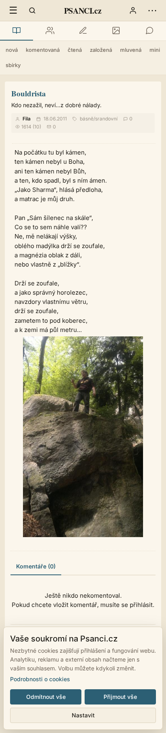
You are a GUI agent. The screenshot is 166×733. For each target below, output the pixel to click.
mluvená (130, 50)
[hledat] (32, 10)
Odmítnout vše (46, 696)
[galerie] (116, 31)
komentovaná (43, 50)
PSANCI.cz (82, 10)
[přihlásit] (133, 10)
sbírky (13, 65)
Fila (27, 119)
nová (12, 50)
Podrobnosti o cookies (40, 679)
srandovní (106, 119)
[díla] (16, 31)
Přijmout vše (120, 696)
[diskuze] (149, 31)
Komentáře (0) (36, 566)
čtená (75, 50)
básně (86, 119)
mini (154, 50)
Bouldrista (28, 93)
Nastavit (83, 715)
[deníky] (83, 31)
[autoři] (49, 31)
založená (101, 50)
